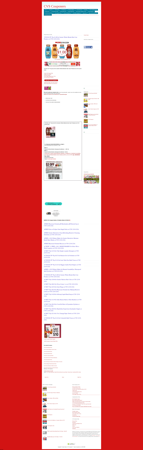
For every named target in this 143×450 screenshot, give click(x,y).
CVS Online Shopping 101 (77, 13)
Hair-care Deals (64, 372)
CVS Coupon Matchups (50, 372)
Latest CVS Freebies (47, 74)
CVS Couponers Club (58, 13)
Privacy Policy (74, 421)
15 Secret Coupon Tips (67, 13)
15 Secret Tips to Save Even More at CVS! (79, 389)
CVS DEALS (51, 9)
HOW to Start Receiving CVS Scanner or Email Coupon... (81, 401)
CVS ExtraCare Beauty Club (76, 391)
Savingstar (65, 94)
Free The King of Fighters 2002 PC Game (50, 349)
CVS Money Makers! (71, 9)
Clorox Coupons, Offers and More (52, 398)
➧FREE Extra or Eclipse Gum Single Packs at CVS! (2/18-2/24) (61, 229)
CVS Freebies (57, 9)
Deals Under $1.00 (63, 11)
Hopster (61, 94)
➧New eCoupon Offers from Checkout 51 (50, 83)
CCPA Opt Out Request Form (77, 423)
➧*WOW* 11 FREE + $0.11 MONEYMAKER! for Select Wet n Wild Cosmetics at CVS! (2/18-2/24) (61, 247)
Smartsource (56, 94)
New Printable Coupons (76, 399)
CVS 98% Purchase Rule (49, 13)
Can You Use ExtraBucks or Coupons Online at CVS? (92, 125)
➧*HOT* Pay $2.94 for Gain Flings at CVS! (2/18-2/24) (59, 287)
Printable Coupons (75, 411)
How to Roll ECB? (91, 11)
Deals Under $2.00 (71, 11)
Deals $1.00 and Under (58, 372)
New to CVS (85, 13)
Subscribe (85, 9)
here (99, 436)
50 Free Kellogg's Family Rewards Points (50, 363)
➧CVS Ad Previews (47, 75)
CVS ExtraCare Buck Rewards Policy (78, 402)
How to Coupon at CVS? (93, 9)
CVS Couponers (55, 6)
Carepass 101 (47, 11)
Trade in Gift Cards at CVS (93, 13)
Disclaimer (74, 422)
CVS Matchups (63, 9)
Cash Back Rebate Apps (76, 416)
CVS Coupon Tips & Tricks (76, 394)
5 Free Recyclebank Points (48, 347)
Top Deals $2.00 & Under (77, 372)
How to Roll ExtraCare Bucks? (77, 400)
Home (46, 9)
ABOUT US (74, 424)
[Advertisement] (71, 25)
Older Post (79, 377)
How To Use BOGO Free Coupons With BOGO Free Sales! (81, 406)
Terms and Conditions (75, 427)
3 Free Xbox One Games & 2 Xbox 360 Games (51, 367)
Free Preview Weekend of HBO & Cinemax (50, 365)
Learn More (93, 435)
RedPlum (45, 94)
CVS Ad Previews (79, 9)
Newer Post (46, 377)
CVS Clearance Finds (54, 11)
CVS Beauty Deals (48, 14)
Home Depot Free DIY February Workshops (50, 357)
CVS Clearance (90, 119)
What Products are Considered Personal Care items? (93, 115)
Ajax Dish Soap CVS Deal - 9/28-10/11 (53, 392)
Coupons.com (50, 94)
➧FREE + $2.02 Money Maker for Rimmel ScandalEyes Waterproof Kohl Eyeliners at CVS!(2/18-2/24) (62, 270)
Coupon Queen (86, 35)
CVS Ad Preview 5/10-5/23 (92, 93)
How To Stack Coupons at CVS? (81, 11)
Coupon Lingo (74, 390)
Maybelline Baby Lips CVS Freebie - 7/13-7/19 (54, 436)
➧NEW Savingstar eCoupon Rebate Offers (51, 341)
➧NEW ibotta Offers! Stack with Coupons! (51, 82)
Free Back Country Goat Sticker (48, 355)
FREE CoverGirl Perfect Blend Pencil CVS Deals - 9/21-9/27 (57, 431)
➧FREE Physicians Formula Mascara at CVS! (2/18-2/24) (59, 243)
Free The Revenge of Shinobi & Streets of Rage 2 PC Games (53, 361)
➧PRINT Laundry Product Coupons (50, 339)
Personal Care (70, 372)
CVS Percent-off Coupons (76, 405)
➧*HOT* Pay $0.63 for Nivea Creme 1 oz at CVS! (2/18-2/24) (61, 284)
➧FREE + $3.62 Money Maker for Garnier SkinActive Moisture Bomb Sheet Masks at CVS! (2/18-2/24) (61, 239)
